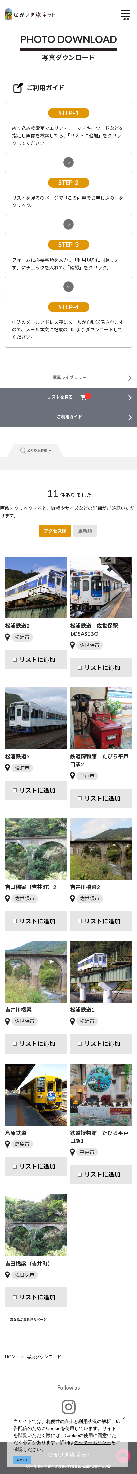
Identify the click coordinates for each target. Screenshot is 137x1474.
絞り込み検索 (37, 451)
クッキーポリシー (92, 1442)
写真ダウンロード (44, 1356)
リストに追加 (37, 659)
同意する (22, 1460)
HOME (11, 1356)
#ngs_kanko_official (68, 1422)
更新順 (85, 531)
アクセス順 (55, 531)
